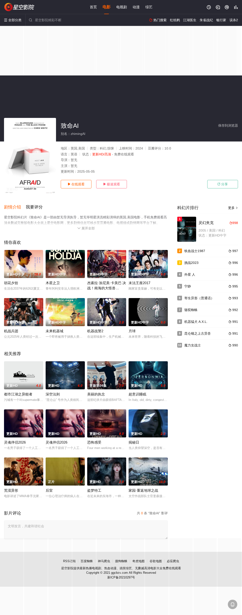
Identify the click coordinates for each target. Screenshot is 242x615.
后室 (49, 490)
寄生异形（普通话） (199, 298)
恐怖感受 (94, 442)
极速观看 (111, 184)
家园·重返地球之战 (143, 490)
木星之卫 (53, 283)
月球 (132, 331)
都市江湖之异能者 (18, 394)
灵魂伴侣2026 (15, 442)
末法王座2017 (139, 283)
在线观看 (76, 184)
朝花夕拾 (11, 283)
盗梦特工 (94, 490)
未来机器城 (54, 331)
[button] (15, 207)
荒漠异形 (11, 490)
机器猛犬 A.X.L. (195, 322)
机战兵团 (11, 331)
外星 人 (189, 274)
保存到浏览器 (228, 125)
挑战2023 (191, 263)
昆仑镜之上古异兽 (197, 333)
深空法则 (53, 394)
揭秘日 (134, 442)
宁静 (187, 286)
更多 (233, 208)
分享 (222, 184)
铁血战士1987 (194, 251)
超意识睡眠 (137, 394)
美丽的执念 (96, 394)
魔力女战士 (192, 345)
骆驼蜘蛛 (191, 310)
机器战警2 (95, 331)
